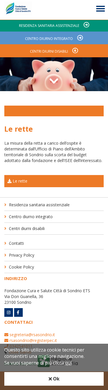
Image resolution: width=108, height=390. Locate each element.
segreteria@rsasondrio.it (31, 334)
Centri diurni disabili (49, 51)
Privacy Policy (21, 255)
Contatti (16, 243)
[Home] (18, 9)
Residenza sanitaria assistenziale (49, 25)
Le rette (19, 181)
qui (68, 363)
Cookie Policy (21, 267)
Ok (56, 379)
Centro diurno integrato (49, 38)
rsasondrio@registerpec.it (32, 340)
